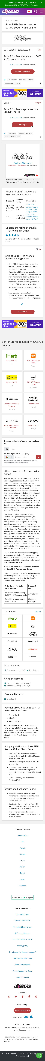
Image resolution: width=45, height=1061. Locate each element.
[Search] (35, 11)
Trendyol (33, 429)
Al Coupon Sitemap (22, 933)
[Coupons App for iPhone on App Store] (31, 1017)
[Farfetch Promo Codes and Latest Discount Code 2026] (33, 657)
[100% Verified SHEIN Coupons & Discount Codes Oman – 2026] (12, 657)
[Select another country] (29, 11)
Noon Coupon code (22, 965)
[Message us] (39, 1056)
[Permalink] (4, 79)
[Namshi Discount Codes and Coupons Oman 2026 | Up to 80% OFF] (33, 399)
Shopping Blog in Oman (22, 927)
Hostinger (12, 409)
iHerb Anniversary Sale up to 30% (22, 3)
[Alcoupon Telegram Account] (36, 996)
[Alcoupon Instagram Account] (9, 996)
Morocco (22, 886)
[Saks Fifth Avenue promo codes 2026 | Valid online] (23, 161)
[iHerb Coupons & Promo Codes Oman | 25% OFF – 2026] (12, 356)
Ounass (11, 431)
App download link (22, 1010)
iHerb (11, 364)
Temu (33, 366)
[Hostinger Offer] (22, 93)
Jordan (22, 879)
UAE (22, 842)
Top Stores (10, 611)
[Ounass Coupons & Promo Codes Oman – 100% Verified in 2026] (12, 420)
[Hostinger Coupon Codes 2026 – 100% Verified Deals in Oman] (12, 399)
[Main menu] (41, 11)
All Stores (14, 21)
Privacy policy (22, 946)
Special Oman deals (22, 921)
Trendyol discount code (22, 958)
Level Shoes (33, 388)
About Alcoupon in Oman (22, 939)
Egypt (22, 873)
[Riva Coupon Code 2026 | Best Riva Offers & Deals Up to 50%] (12, 649)
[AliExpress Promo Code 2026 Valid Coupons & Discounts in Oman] (33, 649)
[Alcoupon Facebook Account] (22, 996)
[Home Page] (10, 11)
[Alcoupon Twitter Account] (15, 996)
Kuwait (22, 848)
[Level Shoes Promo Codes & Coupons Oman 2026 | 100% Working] (33, 377)
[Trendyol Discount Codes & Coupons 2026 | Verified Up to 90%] (33, 420)
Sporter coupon (22, 977)
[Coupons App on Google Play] (26, 1017)
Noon (11, 385)
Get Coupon (22, 125)
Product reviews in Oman (22, 971)
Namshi (33, 407)
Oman (22, 861)
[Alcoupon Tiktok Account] (29, 996)
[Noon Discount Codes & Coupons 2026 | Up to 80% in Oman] (12, 377)
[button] (41, 2)
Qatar (22, 867)
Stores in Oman (22, 914)
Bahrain (22, 854)
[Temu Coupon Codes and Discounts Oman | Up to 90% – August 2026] (33, 356)
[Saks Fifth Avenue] (22, 38)
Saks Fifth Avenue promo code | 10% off (32, 216)
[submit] (38, 457)
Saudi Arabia (22, 835)
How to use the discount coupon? (22, 952)
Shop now (22, 312)
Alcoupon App (23, 1005)
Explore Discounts (22, 71)
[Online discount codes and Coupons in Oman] (6, 21)
